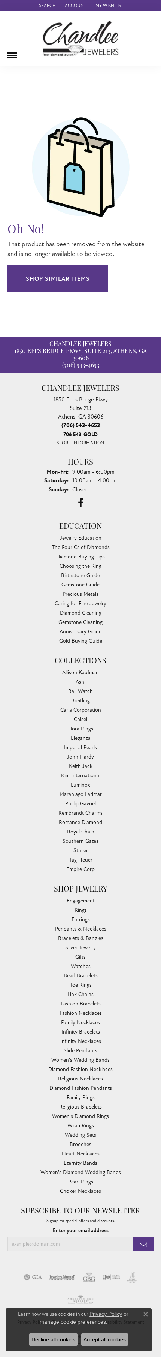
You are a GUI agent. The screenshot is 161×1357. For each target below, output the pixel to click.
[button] (46, 5)
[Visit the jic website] (132, 1277)
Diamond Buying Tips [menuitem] (80, 557)
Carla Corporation (80, 710)
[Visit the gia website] (33, 1277)
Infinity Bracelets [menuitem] (80, 1032)
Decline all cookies (53, 1339)
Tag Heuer (80, 860)
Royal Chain (80, 832)
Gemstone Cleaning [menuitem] (80, 622)
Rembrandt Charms (80, 813)
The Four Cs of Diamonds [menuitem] (81, 547)
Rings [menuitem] (81, 910)
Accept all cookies (104, 1339)
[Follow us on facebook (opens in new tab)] (80, 502)
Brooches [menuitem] (80, 1144)
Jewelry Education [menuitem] (80, 538)
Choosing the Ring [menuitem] (80, 566)
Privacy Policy (105, 1314)
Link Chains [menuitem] (80, 994)
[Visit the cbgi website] (89, 1277)
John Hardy (80, 757)
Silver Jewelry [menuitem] (80, 947)
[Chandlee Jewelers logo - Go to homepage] (80, 38)
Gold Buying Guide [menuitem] (80, 641)
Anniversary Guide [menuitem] (80, 631)
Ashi (80, 682)
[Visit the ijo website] (111, 1277)
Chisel (80, 719)
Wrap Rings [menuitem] (80, 1125)
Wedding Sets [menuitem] (80, 1135)
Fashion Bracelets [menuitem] (81, 1004)
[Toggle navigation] (12, 52)
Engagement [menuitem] (81, 901)
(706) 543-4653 (80, 366)
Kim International (80, 775)
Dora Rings (80, 729)
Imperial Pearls (80, 747)
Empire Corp (80, 869)
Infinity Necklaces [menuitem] (80, 1041)
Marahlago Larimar (81, 794)
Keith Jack (80, 766)
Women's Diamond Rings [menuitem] (80, 1116)
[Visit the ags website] (80, 1299)
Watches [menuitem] (81, 966)
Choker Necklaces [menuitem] (80, 1191)
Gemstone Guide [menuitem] (80, 585)
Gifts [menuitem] (80, 957)
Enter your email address (81, 1230)
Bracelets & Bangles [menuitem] (80, 938)
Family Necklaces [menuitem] (80, 1022)
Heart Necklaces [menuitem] (81, 1154)
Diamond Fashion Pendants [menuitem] (80, 1088)
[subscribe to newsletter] (143, 1244)
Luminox (80, 785)
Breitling (80, 700)
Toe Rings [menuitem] (81, 985)
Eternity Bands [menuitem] (80, 1163)
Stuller (80, 850)
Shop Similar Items (57, 279)
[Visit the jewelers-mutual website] (62, 1277)
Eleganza (81, 738)
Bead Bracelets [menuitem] (81, 975)
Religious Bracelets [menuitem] (80, 1107)
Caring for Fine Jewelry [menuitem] (80, 603)
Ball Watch (80, 691)
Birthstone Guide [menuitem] (80, 575)
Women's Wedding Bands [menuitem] (80, 1060)
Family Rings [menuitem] (81, 1097)
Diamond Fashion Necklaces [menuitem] (80, 1069)
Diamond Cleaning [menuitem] (80, 613)
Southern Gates (80, 841)
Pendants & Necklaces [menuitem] (80, 929)
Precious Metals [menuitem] (80, 594)
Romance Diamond (80, 822)
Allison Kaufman (80, 672)
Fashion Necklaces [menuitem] (81, 1013)
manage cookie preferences (73, 1322)
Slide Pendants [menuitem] (80, 1050)
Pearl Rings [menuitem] (80, 1182)
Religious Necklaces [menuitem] (80, 1079)
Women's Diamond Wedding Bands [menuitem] (80, 1172)
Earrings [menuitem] (81, 919)
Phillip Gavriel (80, 803)
